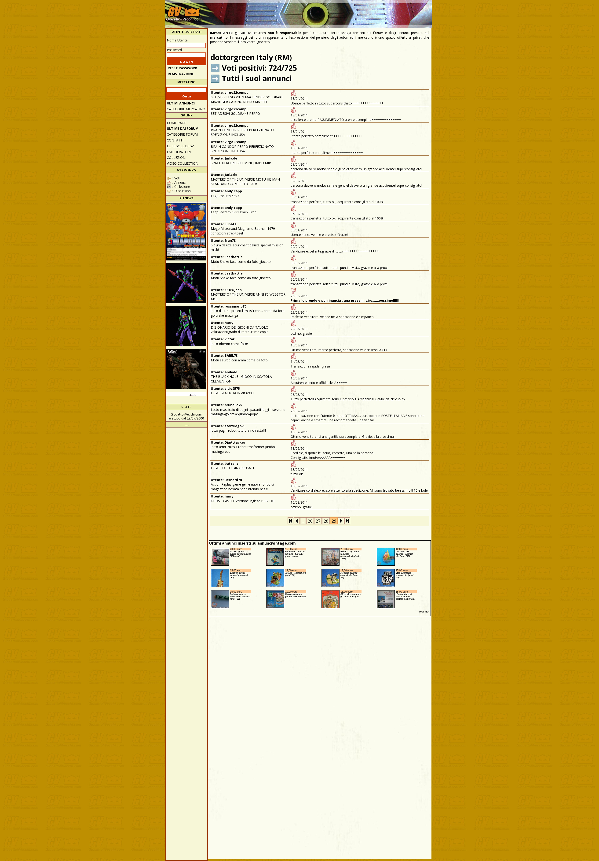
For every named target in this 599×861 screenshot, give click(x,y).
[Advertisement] (345, 11)
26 (310, 521)
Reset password (182, 68)
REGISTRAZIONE (181, 74)
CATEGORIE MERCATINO (186, 109)
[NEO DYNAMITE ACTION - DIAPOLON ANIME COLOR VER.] (186, 231)
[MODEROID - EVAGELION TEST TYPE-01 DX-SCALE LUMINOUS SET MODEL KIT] (186, 283)
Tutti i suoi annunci (257, 78)
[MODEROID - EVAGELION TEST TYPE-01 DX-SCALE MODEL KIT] (186, 326)
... (303, 521)
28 (326, 521)
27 (318, 521)
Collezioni (176, 157)
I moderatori (179, 152)
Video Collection (182, 163)
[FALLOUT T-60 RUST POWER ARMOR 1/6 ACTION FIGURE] (186, 369)
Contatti (175, 140)
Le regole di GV (180, 146)
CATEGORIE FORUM (182, 134)
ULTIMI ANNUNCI (181, 103)
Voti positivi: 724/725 (259, 68)
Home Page (176, 123)
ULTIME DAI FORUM (182, 128)
